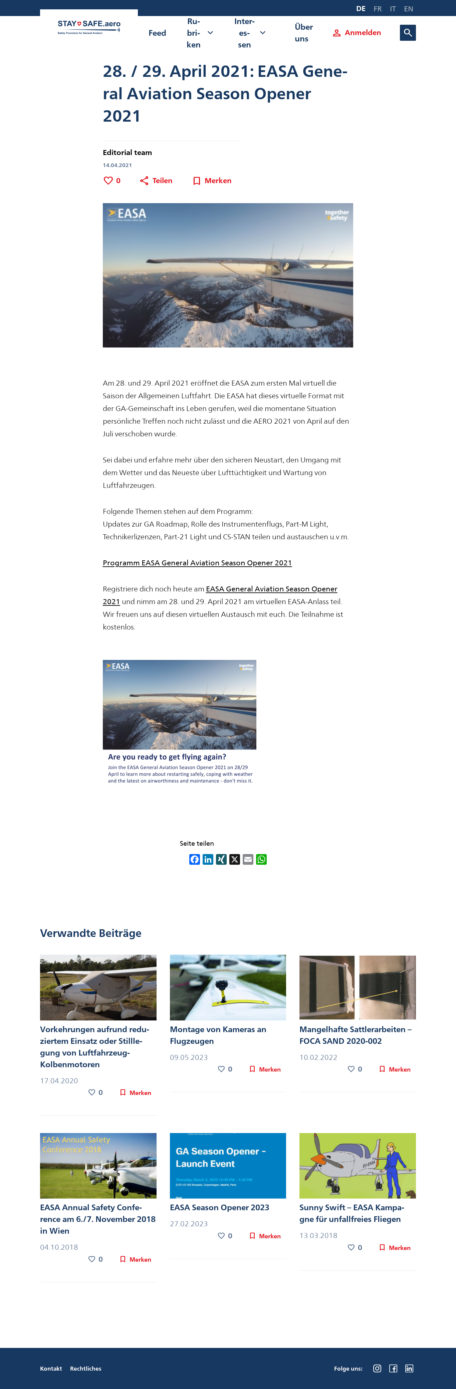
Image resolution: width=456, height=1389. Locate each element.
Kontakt (51, 1368)
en (408, 8)
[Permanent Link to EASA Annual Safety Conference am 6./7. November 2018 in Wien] (98, 1167)
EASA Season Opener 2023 (219, 1207)
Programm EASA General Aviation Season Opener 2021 (197, 562)
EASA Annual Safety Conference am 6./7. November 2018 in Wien (98, 1219)
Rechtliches (85, 1368)
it (393, 8)
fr (378, 8)
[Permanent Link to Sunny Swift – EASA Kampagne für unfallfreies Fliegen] (357, 1167)
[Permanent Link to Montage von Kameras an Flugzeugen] (228, 989)
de (361, 8)
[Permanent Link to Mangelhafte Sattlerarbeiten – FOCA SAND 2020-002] (357, 989)
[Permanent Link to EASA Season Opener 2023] (228, 1167)
